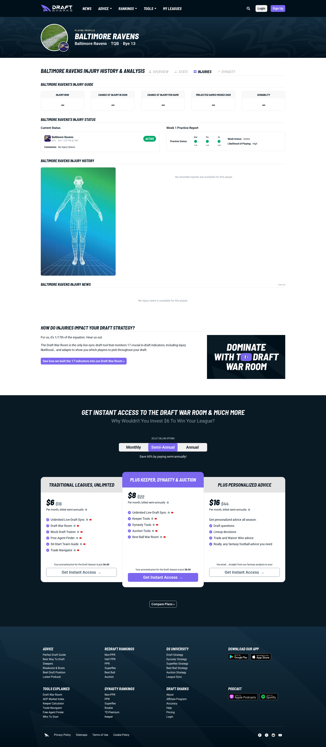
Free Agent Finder (53, 712)
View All (281, 285)
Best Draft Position (54, 672)
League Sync (174, 676)
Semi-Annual (163, 447)
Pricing (170, 712)
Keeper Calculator (53, 703)
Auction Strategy (176, 672)
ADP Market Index (53, 699)
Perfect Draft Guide (54, 654)
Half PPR (110, 659)
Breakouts (49, 668)
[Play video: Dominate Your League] (246, 357)
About (170, 694)
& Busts (60, 668)
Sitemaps (81, 734)
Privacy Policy (62, 734)
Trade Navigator (52, 708)
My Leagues (172, 8)
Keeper (109, 716)
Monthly (133, 447)
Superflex (110, 668)
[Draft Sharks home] (56, 8)
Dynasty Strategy (176, 659)
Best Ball (110, 672)
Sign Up (278, 8)
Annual (192, 447)
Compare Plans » (163, 604)
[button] (90, 520)
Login (261, 8)
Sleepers (48, 663)
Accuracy (171, 703)
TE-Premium (112, 712)
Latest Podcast (52, 676)
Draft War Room (52, 694)
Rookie (109, 708)
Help (169, 708)
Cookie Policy (121, 734)
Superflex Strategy (177, 663)
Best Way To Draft (54, 659)
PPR (107, 663)
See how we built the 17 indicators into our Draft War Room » (84, 361)
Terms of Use (100, 734)
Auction (109, 676)
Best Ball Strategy (177, 668)
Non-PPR (110, 654)
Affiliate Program (176, 699)
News (87, 8)
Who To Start (50, 716)
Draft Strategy (174, 654)
